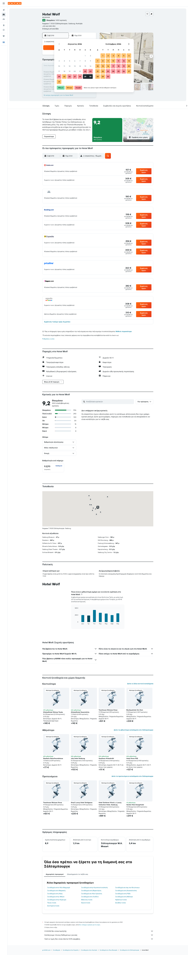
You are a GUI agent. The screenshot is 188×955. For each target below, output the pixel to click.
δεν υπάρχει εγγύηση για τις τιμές (89, 925)
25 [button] (64, 76)
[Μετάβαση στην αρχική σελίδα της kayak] (14, 3)
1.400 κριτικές (61, 20)
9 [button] (90, 61)
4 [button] (64, 61)
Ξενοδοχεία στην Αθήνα (55, 897)
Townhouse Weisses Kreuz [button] (108, 710)
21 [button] (80, 71)
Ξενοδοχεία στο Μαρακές (56, 891)
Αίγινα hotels (85, 903)
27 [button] (75, 76)
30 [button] (90, 76)
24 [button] (59, 76)
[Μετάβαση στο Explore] (4, 25)
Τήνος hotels (51, 903)
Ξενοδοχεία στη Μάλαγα (124, 897)
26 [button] (69, 76)
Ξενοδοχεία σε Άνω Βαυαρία (108, 950)
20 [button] (75, 71)
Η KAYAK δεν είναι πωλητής (55, 931)
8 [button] (85, 61)
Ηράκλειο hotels (121, 900)
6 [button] (74, 61)
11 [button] (64, 66)
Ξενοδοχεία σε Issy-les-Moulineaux (127, 887)
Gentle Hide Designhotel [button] (135, 805)
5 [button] (69, 61)
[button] (3, 3)
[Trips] (4, 36)
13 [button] (75, 66)
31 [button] (59, 82)
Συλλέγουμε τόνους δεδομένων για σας (60, 935)
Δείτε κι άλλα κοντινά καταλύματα (140, 684)
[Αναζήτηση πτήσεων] (4, 10)
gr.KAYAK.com (46, 950)
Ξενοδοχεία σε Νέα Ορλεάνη (91, 894)
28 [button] (80, 76)
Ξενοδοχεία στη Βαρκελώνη (91, 891)
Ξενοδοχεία (56, 950)
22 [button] (85, 71)
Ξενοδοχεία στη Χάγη (54, 894)
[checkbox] (53, 467)
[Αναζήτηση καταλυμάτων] (4, 14)
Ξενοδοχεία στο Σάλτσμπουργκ (129, 950)
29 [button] (85, 76)
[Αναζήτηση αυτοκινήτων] (4, 19)
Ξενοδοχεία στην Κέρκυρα (56, 900)
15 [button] (85, 66)
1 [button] (85, 56)
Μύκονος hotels (86, 900)
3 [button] (59, 61)
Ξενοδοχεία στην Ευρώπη (71, 950)
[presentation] (81, 594)
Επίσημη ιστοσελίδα (50, 29)
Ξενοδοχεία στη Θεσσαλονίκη (126, 891)
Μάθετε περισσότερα (124, 331)
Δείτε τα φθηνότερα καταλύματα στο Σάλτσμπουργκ (133, 730)
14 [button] (80, 66)
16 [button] (90, 66)
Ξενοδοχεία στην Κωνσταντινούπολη (94, 887)
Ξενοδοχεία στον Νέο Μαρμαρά (58, 887)
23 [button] (90, 71)
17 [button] (59, 71)
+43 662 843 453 (48, 26)
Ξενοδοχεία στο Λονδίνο (90, 897)
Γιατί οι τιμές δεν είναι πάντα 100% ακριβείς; (62, 939)
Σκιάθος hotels (120, 903)
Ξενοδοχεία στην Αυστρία (89, 950)
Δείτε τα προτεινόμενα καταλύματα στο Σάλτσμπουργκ (132, 776)
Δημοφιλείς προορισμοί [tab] (55, 874)
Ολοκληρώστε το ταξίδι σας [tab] (77, 874)
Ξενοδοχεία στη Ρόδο (122, 894)
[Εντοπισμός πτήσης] (4, 30)
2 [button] (90, 56)
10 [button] (59, 66)
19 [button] (69, 71)
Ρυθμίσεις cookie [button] (48, 339)
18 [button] (64, 71)
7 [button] (97, 61)
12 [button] (69, 66)
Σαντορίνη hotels (53, 906)
